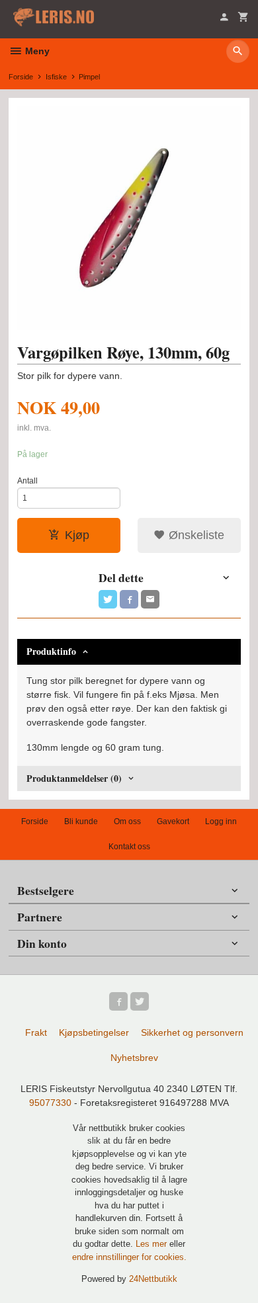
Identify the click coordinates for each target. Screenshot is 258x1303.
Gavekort (173, 821)
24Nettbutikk (153, 1279)
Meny (36, 51)
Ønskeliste (194, 535)
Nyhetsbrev (134, 1057)
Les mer (152, 1244)
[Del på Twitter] (108, 599)
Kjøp (77, 535)
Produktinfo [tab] (51, 651)
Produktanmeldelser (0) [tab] (74, 778)
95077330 (50, 1102)
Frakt (36, 1032)
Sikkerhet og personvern (192, 1032)
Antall (27, 480)
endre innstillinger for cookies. (129, 1257)
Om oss (127, 821)
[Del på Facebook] (129, 599)
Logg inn (221, 821)
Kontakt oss (129, 846)
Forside (21, 77)
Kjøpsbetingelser (94, 1032)
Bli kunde (81, 821)
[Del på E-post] (150, 599)
